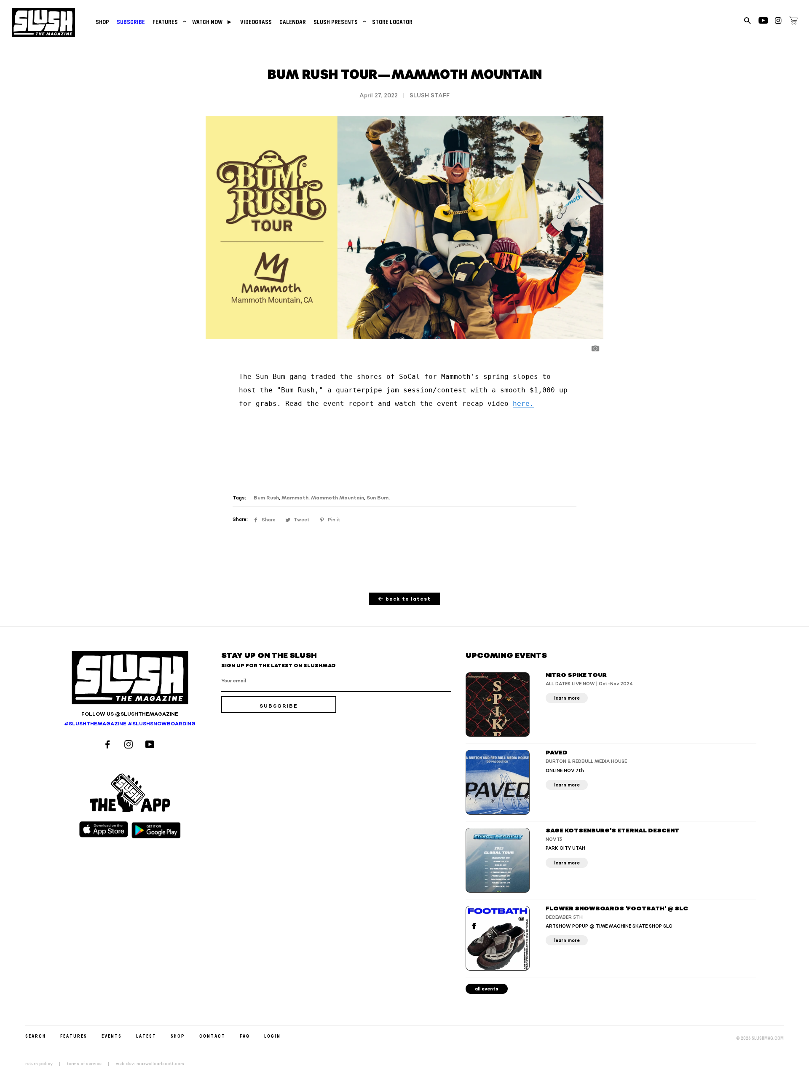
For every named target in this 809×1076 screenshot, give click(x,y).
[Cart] (793, 22)
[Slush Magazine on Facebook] (108, 745)
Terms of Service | (90, 1064)
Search (35, 1036)
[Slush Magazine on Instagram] (129, 745)
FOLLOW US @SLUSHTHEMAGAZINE (129, 714)
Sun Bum (377, 498)
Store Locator (392, 22)
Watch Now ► (212, 22)
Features (169, 22)
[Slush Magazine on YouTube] (151, 745)
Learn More (567, 698)
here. (523, 404)
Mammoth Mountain (337, 498)
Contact (212, 1036)
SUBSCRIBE (131, 22)
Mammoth (294, 498)
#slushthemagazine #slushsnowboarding (130, 723)
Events (112, 1036)
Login (272, 1036)
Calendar (292, 22)
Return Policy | (45, 1064)
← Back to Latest (404, 599)
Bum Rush (266, 498)
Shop (102, 22)
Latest (146, 1036)
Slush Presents (338, 22)
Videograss (256, 22)
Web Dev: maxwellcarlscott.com (150, 1064)
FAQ (245, 1036)
